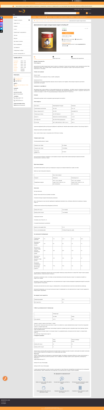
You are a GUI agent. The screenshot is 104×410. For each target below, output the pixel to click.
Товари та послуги (41, 17)
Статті (15, 29)
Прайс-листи (17, 23)
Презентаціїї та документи (20, 32)
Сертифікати (71, 17)
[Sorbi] (22, 11)
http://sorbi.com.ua (18, 78)
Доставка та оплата (62, 17)
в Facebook (3, 402)
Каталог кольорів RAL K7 (81, 17)
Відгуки (15, 38)
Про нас (50, 17)
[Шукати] (77, 13)
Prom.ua (57, 407)
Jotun (45, 20)
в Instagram (3, 403)
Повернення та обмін (18, 50)
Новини (15, 26)
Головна (34, 17)
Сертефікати (17, 47)
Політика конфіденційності (58, 408)
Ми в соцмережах (18, 44)
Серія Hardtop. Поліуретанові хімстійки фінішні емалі (58, 20)
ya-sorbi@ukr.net (18, 79)
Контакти (55, 17)
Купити (68, 33)
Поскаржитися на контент (48, 408)
